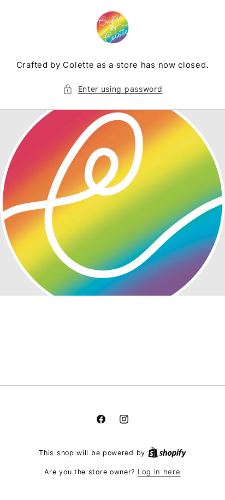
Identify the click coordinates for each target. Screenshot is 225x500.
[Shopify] (167, 452)
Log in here (159, 471)
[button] (113, 89)
